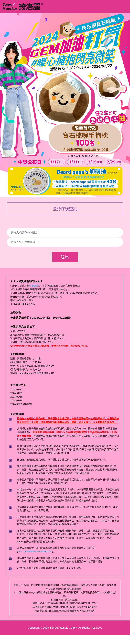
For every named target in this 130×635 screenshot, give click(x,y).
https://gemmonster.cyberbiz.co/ (35, 551)
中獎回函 (34, 285)
